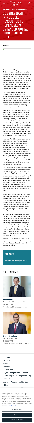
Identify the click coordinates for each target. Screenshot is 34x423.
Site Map (6, 367)
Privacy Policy (12, 405)
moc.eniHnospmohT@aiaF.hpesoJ (16, 307)
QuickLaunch (8, 370)
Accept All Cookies (17, 419)
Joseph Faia (8, 300)
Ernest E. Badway (10, 336)
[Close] (32, 390)
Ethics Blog (7, 379)
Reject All (17, 414)
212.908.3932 (8, 341)
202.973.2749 (8, 304)
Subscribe (7, 363)
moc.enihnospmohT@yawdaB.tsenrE (17, 343)
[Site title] (15, 3)
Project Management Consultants (16, 373)
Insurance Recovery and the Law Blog (15, 383)
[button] (4, 3)
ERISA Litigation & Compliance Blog (17, 376)
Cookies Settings (17, 409)
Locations (6, 360)
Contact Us (7, 357)
